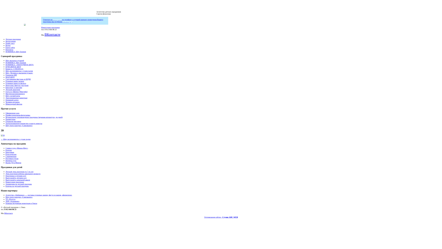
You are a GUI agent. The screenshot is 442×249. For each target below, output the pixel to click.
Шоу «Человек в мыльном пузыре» (19, 73)
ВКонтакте (52, 34)
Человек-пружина (13, 102)
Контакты (9, 50)
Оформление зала (12, 113)
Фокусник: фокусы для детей (17, 85)
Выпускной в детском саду (16, 178)
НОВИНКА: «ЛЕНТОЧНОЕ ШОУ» (20, 65)
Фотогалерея (11, 41)
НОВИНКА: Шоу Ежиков (16, 52)
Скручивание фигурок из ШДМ (18, 79)
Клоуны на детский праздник (17, 186)
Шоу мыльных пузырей (15, 61)
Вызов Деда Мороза (13, 163)
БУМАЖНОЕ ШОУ (13, 67)
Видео (8, 45)
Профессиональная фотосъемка (18, 115)
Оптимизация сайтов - (221, 217)
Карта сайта (10, 48)
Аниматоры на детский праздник (19, 184)
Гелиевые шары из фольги (16, 83)
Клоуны (9, 150)
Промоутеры (10, 119)
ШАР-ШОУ (10, 77)
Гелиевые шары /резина (15, 81)
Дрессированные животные (16, 98)
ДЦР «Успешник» (13, 201)
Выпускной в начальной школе (18, 180)
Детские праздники (13, 39)
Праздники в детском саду (16, 176)
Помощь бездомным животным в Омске (21, 203)
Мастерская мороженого (15, 94)
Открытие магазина (13, 121)
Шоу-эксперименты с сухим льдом (19, 71)
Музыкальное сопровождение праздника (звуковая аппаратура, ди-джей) (34, 117)
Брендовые (10, 152)
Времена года (11, 161)
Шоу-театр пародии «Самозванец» (19, 126)
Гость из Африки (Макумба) (17, 92)
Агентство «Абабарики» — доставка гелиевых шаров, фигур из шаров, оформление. (39, 195)
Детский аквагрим (13, 90)
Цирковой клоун (12, 100)
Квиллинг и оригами (14, 88)
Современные (11, 156)
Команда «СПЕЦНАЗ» (14, 69)
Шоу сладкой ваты (13, 96)
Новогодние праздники (50, 27)
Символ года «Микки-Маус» (17, 148)
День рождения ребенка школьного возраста (23, 174)
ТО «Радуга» (11, 199)
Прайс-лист (10, 43)
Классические (11, 154)
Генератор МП (11, 75)
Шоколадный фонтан (14, 104)
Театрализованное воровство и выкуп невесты (24, 124)
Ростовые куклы (12, 159)
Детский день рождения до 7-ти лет (19, 172)
